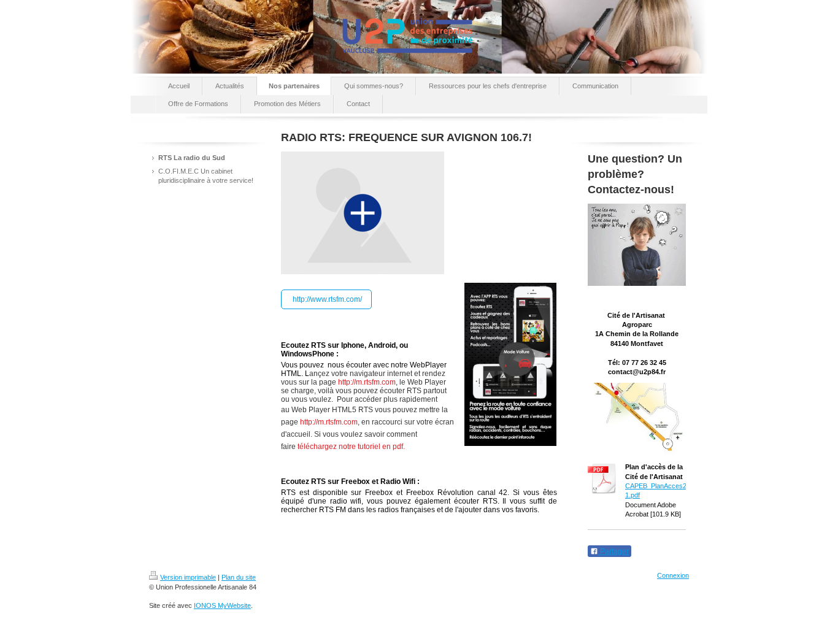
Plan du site (238, 577)
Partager (613, 551)
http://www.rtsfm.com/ (326, 299)
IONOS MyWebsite (222, 605)
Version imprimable (188, 577)
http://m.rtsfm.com (367, 382)
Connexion (673, 575)
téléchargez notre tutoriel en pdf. (351, 446)
